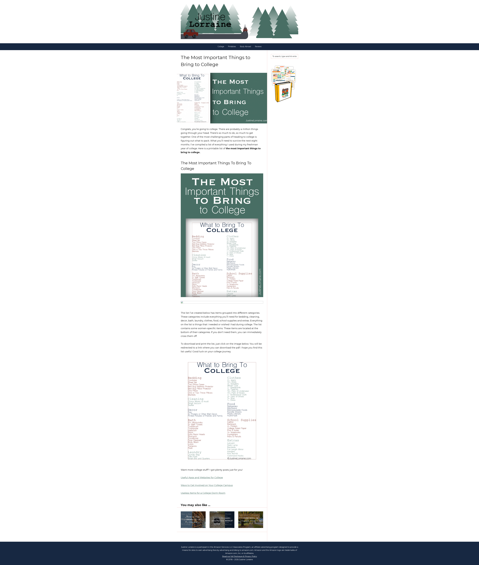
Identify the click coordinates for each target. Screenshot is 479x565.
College (221, 46)
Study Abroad (245, 46)
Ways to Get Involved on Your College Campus (207, 485)
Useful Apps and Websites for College (202, 477)
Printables (232, 46)
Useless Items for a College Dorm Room (203, 493)
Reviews (258, 46)
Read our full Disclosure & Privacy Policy (239, 556)
